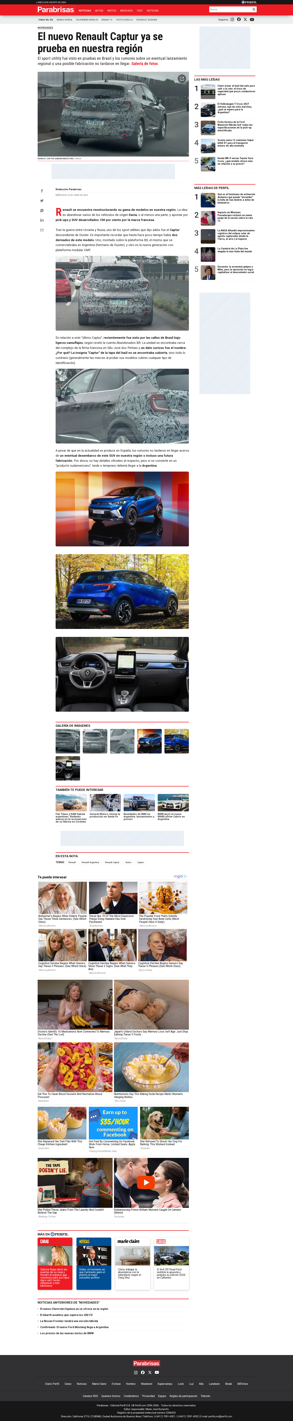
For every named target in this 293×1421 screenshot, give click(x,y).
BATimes (242, 1383)
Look (181, 1383)
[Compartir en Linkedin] (42, 220)
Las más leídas (207, 79)
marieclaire (132, 1242)
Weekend (146, 1383)
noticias (93, 1242)
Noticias (85, 10)
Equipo (162, 1396)
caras (55, 1242)
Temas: (60, 862)
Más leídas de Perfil (211, 188)
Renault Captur (112, 862)
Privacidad (148, 1396)
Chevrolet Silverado (146, 19)
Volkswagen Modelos (87, 19)
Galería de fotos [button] (145, 63)
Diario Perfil (52, 1383)
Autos (99, 10)
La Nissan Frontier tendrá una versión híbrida (69, 1321)
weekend (171, 1242)
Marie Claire (99, 1383)
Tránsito (205, 1396)
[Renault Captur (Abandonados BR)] (68, 741)
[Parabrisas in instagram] (233, 19)
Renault (72, 862)
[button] (182, 78)
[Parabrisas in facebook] (239, 19)
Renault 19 (107, 19)
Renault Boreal (64, 19)
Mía (201, 1383)
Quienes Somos (110, 1396)
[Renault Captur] (149, 741)
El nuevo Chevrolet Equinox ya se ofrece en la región (74, 1309)
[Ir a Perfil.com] (249, 3)
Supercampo (165, 1383)
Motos (111, 10)
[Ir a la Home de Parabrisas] (55, 9)
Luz (191, 1383)
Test (140, 10)
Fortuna (116, 1383)
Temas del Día (45, 19)
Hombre (130, 1383)
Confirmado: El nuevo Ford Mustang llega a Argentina (74, 1327)
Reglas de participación (183, 1396)
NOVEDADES (45, 27)
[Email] (42, 230)
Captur (140, 862)
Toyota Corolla (124, 19)
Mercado (126, 10)
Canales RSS (90, 1396)
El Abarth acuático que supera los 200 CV (66, 1315)
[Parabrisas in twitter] (246, 20)
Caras (68, 1383)
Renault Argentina (90, 862)
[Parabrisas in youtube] (252, 20)
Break (228, 1383)
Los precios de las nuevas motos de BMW (67, 1333)
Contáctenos (131, 1396)
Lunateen (214, 1383)
